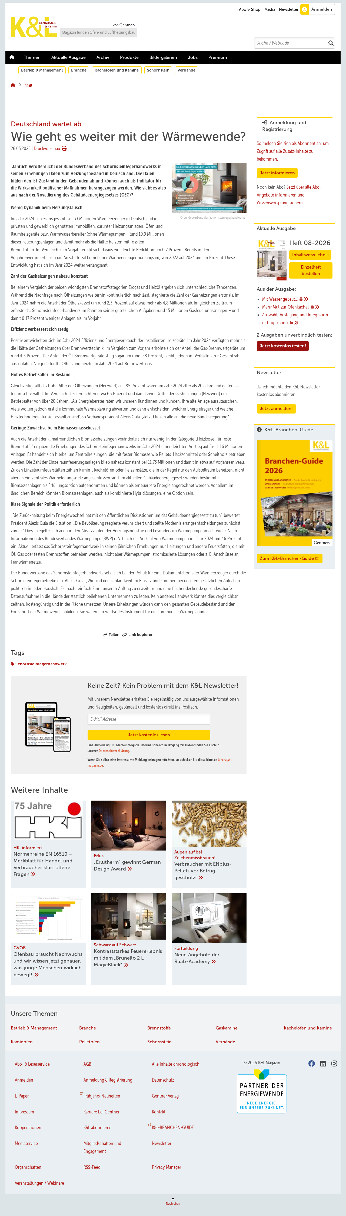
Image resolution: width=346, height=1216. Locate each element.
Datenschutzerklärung (114, 751)
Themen (32, 57)
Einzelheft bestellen (311, 270)
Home (11, 57)
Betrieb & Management (42, 70)
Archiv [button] (103, 57)
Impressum (24, 1112)
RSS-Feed (92, 1167)
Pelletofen (89, 1041)
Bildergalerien (163, 57)
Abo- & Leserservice (32, 1064)
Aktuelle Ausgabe (68, 57)
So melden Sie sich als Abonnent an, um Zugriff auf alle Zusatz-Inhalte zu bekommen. (293, 151)
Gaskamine (227, 1028)
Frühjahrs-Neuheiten (102, 1096)
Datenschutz (163, 1080)
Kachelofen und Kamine (117, 70)
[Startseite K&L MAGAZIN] (176, 26)
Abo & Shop (250, 9)
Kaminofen (22, 1041)
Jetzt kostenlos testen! (283, 346)
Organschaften (28, 1167)
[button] (103, 57)
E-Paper (22, 1096)
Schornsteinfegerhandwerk (41, 664)
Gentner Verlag (165, 1096)
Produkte (129, 57)
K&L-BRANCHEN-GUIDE (173, 1127)
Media (269, 9)
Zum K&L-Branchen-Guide (287, 558)
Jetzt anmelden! (276, 408)
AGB (87, 1064)
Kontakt (158, 1112)
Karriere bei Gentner (101, 1112)
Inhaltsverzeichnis (310, 254)
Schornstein (158, 70)
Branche (78, 70)
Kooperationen (28, 1127)
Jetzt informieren (277, 173)
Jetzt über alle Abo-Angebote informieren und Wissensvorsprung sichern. (289, 194)
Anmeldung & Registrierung (108, 1080)
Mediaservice (26, 1143)
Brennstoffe (159, 1028)
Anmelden (24, 1080)
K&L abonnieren (98, 1127)
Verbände (187, 70)
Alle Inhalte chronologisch (175, 1064)
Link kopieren (141, 634)
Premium (217, 57)
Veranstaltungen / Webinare (39, 1183)
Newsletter (288, 9)
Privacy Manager (166, 1167)
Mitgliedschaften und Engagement (102, 1147)
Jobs (193, 57)
